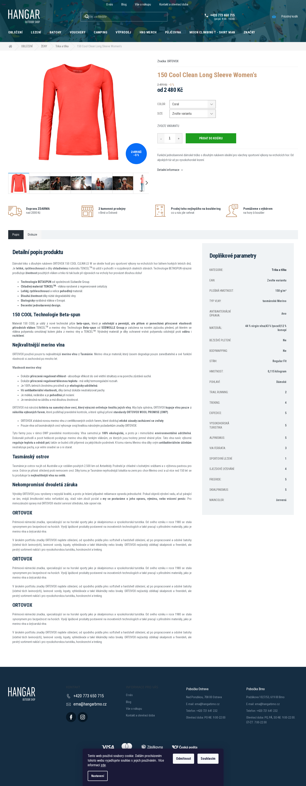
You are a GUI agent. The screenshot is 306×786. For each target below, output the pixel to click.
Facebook (71, 717)
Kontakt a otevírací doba (173, 4)
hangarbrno (83, 717)
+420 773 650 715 (88, 695)
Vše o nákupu (143, 4)
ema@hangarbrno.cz (90, 704)
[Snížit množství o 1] (161, 138)
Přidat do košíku (211, 138)
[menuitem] (15, 32)
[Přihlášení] (193, 4)
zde (103, 765)
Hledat (87, 16)
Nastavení (97, 776)
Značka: (168, 61)
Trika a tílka (279, 270)
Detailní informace (168, 170)
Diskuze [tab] (32, 234)
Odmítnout (183, 759)
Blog (124, 4)
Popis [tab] (15, 234)
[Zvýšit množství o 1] (178, 138)
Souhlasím (208, 759)
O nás (109, 4)
